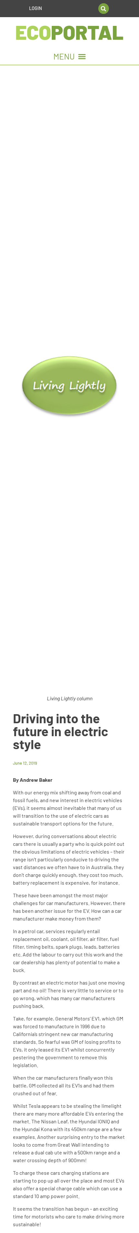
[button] (103, 8)
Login (35, 8)
